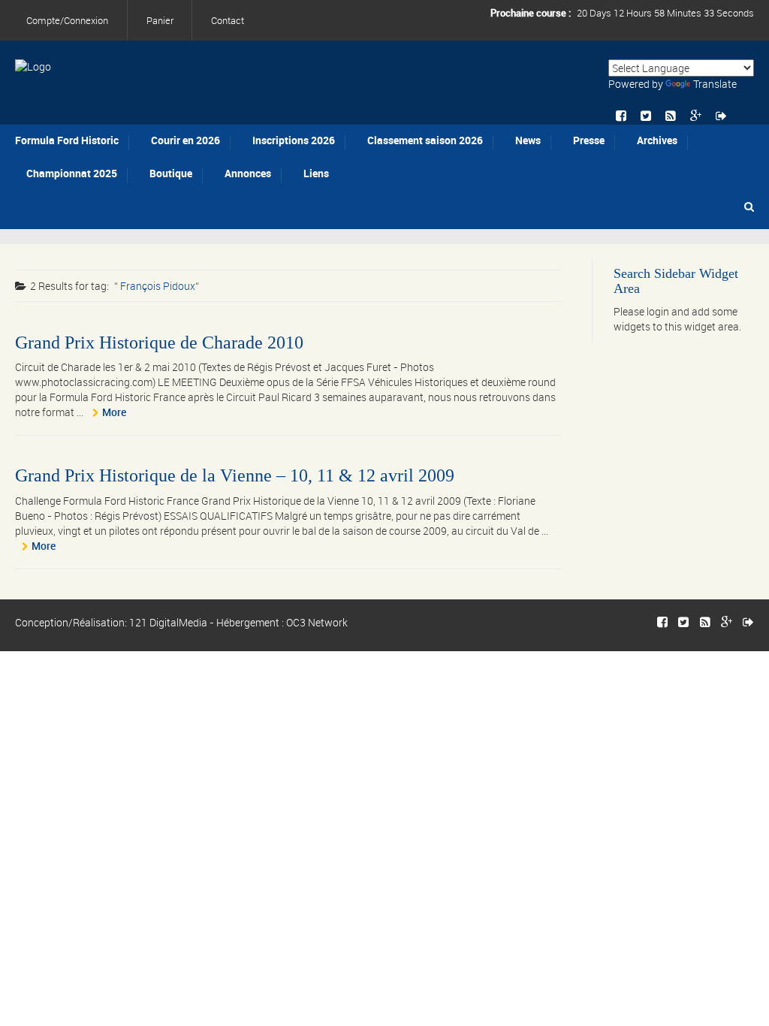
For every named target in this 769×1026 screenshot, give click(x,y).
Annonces (248, 173)
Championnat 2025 (71, 173)
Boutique (170, 173)
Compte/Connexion (67, 20)
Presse (589, 140)
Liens (316, 173)
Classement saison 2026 (425, 140)
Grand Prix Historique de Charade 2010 (159, 342)
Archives (657, 140)
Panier (159, 20)
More (114, 412)
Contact (227, 20)
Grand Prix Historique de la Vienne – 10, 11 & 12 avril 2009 (234, 475)
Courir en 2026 (185, 140)
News (528, 140)
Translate (715, 84)
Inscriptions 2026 (293, 140)
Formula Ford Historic (67, 140)
